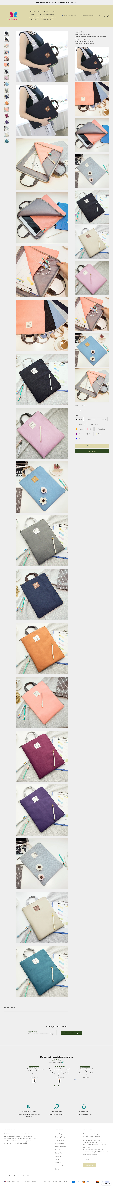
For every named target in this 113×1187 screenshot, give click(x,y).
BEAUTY (53, 17)
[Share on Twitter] (82, 405)
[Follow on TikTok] (23, 1175)
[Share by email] (87, 405)
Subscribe (89, 1165)
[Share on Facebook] (80, 405)
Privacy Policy (59, 1143)
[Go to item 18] (6, 141)
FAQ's (57, 1159)
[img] (56, 1060)
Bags (53, 11)
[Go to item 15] (6, 122)
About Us (58, 1150)
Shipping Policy (60, 1137)
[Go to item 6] (6, 65)
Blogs (57, 1169)
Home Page (59, 1134)
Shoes (46, 11)
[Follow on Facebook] (5, 1175)
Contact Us (58, 1153)
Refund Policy (59, 1140)
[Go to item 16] (6, 128)
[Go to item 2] (6, 39)
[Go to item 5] (6, 58)
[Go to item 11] (6, 96)
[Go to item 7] (6, 71)
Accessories (34, 19)
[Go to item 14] (6, 115)
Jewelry (33, 14)
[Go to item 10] (6, 90)
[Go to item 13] (6, 109)
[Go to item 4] (6, 52)
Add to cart (91, 445)
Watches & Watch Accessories (38, 17)
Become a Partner (60, 1166)
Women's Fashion (35, 11)
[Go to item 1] (6, 33)
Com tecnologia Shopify (61, 1181)
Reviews (58, 1163)
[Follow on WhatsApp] (28, 1175)
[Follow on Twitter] (10, 1175)
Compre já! (92, 451)
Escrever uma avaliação (71, 1033)
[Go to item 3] (6, 46)
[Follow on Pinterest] (19, 1175)
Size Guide (58, 1156)
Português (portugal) (88, 15)
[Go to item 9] (6, 84)
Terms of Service (60, 1147)
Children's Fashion (48, 19)
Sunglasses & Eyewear (47, 14)
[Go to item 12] (6, 103)
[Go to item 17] (6, 134)
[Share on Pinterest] (85, 405)
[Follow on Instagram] (14, 1175)
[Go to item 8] (6, 77)
